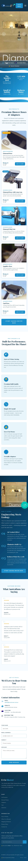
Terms (25, 857)
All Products (4, 797)
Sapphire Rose (7, 266)
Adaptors (3, 802)
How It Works (4, 816)
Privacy (21, 857)
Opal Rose (6, 303)
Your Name (4, 725)
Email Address (5, 732)
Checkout (3, 807)
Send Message (14, 762)
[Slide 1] (5, 63)
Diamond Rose (7, 153)
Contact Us (4, 827)
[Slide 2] (6, 63)
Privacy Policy (4, 824)
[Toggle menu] (25, 5)
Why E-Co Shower (6, 819)
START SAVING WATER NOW (14, 322)
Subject (3, 740)
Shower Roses (5, 800)
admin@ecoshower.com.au (11, 702)
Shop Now (19, 5)
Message (4, 747)
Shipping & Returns (6, 821)
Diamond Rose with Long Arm (12, 192)
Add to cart (20, 163)
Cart (2, 805)
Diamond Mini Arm (9, 229)
